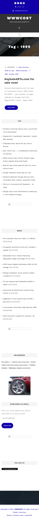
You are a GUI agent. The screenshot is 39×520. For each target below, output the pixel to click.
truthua (16, 515)
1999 (6, 74)
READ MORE (11, 107)
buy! (22, 515)
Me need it (6, 362)
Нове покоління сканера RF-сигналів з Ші (19, 316)
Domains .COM (13, 74)
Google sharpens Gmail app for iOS (17, 173)
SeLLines (22, 512)
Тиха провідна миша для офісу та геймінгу (19, 238)
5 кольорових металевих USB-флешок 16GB (20, 307)
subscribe (7, 425)
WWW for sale (9, 70)
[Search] (19, 28)
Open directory (24, 67)
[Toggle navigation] (19, 34)
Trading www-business (20, 362)
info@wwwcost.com (21, 10)
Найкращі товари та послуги (19, 368)
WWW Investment (22, 70)
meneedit (28, 515)
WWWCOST (19, 18)
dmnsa (9, 515)
